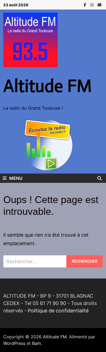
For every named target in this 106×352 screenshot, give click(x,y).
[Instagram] (92, 4)
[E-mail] (99, 4)
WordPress (14, 343)
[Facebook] (85, 4)
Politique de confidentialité (58, 310)
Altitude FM (47, 85)
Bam (36, 343)
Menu (16, 178)
